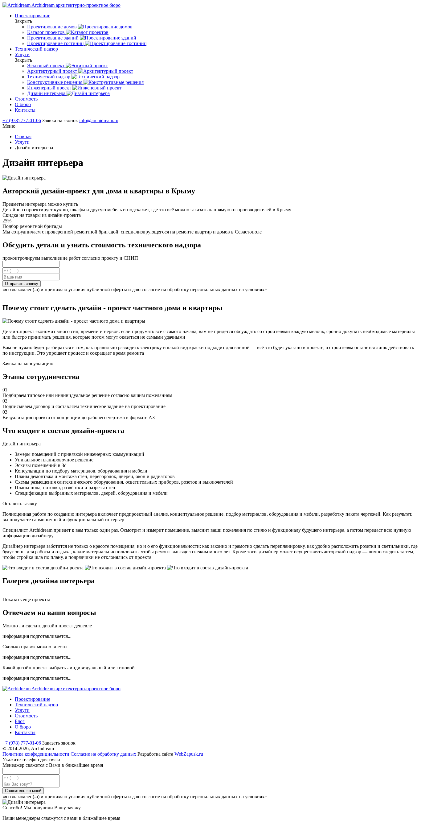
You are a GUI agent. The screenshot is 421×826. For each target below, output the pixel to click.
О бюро (23, 104)
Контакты (25, 110)
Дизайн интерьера (47, 93)
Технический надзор (36, 49)
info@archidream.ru (98, 120)
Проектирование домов (52, 26)
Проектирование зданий (53, 37)
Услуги (22, 54)
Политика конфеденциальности (35, 754)
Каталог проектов (46, 32)
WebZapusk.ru (188, 754)
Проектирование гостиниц (56, 43)
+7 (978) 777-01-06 (21, 120)
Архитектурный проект (52, 71)
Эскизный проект (46, 65)
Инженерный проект (49, 87)
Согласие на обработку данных (103, 754)
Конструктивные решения (55, 82)
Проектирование (32, 15)
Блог (20, 721)
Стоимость (26, 98)
